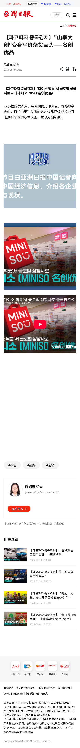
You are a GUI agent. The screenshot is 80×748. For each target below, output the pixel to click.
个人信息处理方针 (26, 688)
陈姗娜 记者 (11, 64)
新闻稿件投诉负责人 (37, 693)
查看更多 (17, 508)
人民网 (64, 674)
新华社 (27, 674)
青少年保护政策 (46, 688)
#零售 (12, 465)
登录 (56, 15)
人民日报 (15, 674)
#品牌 (31, 465)
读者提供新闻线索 (13, 693)
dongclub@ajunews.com (18, 732)
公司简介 (8, 688)
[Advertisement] (40, 422)
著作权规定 (64, 688)
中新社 (52, 674)
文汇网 (40, 674)
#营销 (50, 465)
